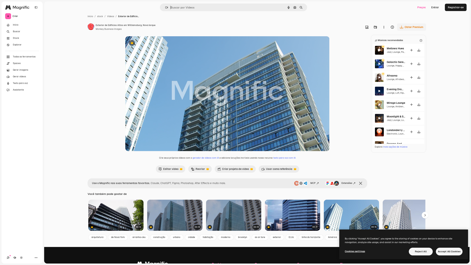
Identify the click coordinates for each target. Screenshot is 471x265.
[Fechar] (360, 183)
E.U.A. (291, 237)
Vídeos (110, 16)
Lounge (396, 52)
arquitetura (97, 237)
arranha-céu (139, 237)
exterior (277, 237)
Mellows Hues (395, 48)
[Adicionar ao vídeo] (411, 50)
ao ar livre (260, 237)
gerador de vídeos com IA (206, 157)
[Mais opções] (383, 27)
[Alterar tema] (21, 258)
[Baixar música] (418, 50)
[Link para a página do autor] (91, 27)
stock (100, 16)
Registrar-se (456, 7)
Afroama (392, 75)
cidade (191, 237)
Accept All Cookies (449, 251)
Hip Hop (404, 92)
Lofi (397, 92)
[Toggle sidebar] (36, 7)
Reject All (421, 251)
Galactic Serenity (396, 62)
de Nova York (118, 237)
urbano (176, 237)
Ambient (399, 106)
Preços (421, 7)
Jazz (389, 52)
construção (159, 237)
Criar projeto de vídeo (233, 169)
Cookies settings (355, 251)
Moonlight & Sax (396, 116)
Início (90, 16)
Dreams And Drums (396, 143)
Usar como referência (276, 169)
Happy (398, 65)
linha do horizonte (311, 237)
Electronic (392, 133)
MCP (313, 183)
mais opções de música (395, 146)
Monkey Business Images (109, 29)
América (332, 237)
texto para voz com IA (284, 157)
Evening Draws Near (396, 89)
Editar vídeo (168, 169)
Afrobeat (400, 79)
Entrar (435, 7)
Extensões (346, 183)
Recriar (198, 169)
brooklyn (242, 237)
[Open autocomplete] (165, 7)
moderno (225, 237)
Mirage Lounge (396, 103)
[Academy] (15, 258)
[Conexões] (8, 258)
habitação (208, 237)
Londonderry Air (396, 130)
